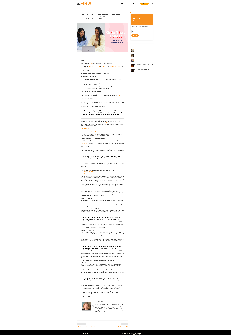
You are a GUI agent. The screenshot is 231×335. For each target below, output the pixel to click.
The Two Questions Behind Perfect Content (143, 54)
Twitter (104, 66)
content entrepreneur (112, 201)
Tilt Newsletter (124, 3)
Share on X (120, 116)
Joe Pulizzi (123, 333)
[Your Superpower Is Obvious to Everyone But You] (132, 65)
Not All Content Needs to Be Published (142, 50)
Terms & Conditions (131, 333)
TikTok (98, 66)
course (102, 63)
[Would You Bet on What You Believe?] (132, 70)
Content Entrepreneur (115, 19)
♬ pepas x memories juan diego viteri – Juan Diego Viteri (94, 131)
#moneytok (85, 171)
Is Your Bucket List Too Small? (140, 59)
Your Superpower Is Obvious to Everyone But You (143, 65)
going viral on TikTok (103, 123)
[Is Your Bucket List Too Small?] (132, 60)
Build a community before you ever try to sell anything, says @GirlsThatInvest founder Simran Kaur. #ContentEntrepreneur (102, 279)
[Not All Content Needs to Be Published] (132, 50)
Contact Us (138, 333)
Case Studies (106, 19)
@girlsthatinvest (86, 128)
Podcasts (134, 3)
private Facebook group (115, 66)
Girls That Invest (86, 57)
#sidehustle (91, 171)
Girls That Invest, (84, 68)
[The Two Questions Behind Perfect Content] (132, 55)
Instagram (91, 66)
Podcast (91, 63)
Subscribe (144, 3)
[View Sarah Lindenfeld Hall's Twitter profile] (93, 306)
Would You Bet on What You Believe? (141, 69)
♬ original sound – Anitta (87, 173)
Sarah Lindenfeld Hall (91, 19)
